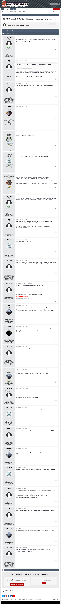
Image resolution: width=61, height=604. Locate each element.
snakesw (9, 283)
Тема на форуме (9, 126)
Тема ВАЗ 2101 (52, 602)
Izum (9, 508)
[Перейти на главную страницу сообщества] (2, 9)
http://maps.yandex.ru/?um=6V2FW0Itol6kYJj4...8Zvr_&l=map (41, 411)
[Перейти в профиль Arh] (9, 312)
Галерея (25, 9)
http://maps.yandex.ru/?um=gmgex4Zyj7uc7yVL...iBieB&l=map (28, 397)
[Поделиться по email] (12, 596)
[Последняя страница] (10, 33)
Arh (9, 305)
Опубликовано (21, 37)
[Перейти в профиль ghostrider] (9, 376)
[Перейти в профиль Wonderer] (9, 139)
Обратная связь (13, 602)
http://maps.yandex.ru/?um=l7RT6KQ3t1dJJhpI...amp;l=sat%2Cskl (29, 294)
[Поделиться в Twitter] (3, 596)
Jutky (9, 488)
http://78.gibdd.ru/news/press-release (23, 41)
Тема (7, 602)
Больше (31, 9)
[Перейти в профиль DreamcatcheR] (9, 66)
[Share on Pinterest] (14, 596)
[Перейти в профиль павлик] (9, 113)
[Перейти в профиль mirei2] (9, 435)
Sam (9, 175)
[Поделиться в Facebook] (5, 596)
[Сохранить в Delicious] (10, 596)
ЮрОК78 (14, 26)
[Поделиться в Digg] (8, 596)
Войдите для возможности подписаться (41, 24)
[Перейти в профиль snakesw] (9, 290)
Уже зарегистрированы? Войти (45, 9)
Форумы (13, 9)
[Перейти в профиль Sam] (9, 182)
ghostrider (9, 370)
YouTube (9, 123)
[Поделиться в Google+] (6, 596)
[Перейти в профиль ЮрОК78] (4, 25)
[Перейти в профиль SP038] (4, 19)
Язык (3, 602)
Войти (44, 583)
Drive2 (9, 122)
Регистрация (56, 8)
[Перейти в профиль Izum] (9, 515)
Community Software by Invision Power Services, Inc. (32, 602)
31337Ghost (9, 154)
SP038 (57, 602)
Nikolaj (9, 326)
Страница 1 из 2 (15, 33)
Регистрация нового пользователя (17, 584)
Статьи (19, 9)
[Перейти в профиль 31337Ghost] (9, 160)
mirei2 (9, 428)
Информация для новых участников (15, 18)
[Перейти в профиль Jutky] (9, 495)
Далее (8, 33)
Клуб (7, 9)
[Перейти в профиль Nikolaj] (9, 333)
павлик (9, 106)
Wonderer (9, 133)
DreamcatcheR (9, 60)
